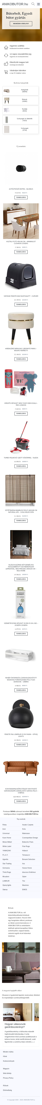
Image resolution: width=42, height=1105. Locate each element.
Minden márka (8, 1052)
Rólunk (5, 1085)
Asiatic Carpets (27, 825)
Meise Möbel (7, 842)
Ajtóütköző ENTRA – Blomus (21, 189)
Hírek (5, 1056)
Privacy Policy (8, 1078)
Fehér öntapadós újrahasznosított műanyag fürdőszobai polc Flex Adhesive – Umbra (21, 680)
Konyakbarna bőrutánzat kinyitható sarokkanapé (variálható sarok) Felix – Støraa (21, 791)
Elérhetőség (7, 1090)
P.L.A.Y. (5, 855)
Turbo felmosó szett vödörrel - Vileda (21, 458)
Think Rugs (7, 872)
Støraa (5, 889)
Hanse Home (27, 868)
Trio (23, 881)
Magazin (6, 1069)
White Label (7, 846)
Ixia (23, 863)
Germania (6, 868)
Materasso (26, 833)
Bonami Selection (28, 859)
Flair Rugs (26, 846)
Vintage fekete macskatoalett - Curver (21, 296)
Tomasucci (26, 855)
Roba (5, 825)
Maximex (25, 885)
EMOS (24, 889)
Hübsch (25, 850)
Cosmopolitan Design (30, 838)
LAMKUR (6, 881)
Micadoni (6, 876)
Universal (6, 833)
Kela (24, 829)
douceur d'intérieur (29, 872)
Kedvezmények (8, 1061)
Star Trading (7, 863)
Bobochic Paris (27, 842)
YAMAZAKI (7, 850)
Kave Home (7, 838)
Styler (24, 876)
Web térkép (7, 1073)
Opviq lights (7, 885)
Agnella (5, 859)
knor (4, 829)
